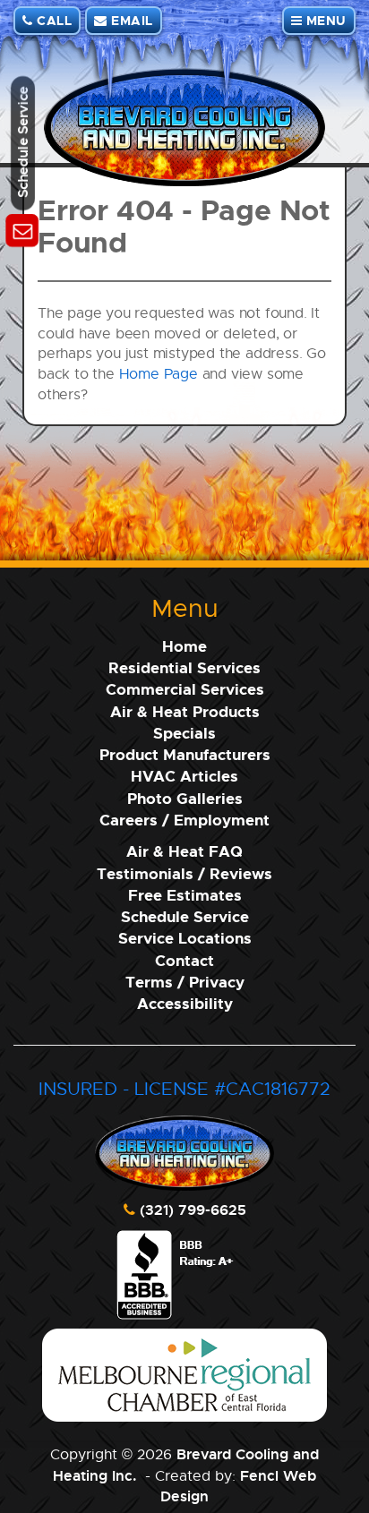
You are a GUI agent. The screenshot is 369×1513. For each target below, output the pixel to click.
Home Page (158, 373)
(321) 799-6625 (193, 1209)
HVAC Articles (184, 775)
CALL (53, 20)
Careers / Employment (184, 819)
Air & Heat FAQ (184, 851)
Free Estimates (185, 894)
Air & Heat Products (185, 711)
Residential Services (184, 667)
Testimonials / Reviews (184, 873)
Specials (184, 732)
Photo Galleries (185, 798)
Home (184, 646)
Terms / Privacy (185, 981)
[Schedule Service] (23, 231)
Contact (184, 960)
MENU (324, 20)
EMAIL (130, 20)
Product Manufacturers (184, 754)
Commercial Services (185, 689)
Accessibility (185, 1003)
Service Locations (185, 937)
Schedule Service (185, 916)
